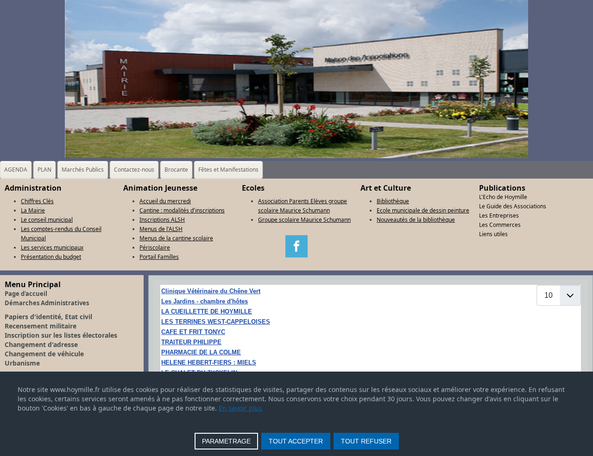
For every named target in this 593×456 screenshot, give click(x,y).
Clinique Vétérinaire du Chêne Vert (210, 291)
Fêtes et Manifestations (228, 169)
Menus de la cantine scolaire (176, 238)
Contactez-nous (134, 169)
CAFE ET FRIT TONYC (193, 331)
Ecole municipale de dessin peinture (423, 210)
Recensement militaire (40, 325)
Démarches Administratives (47, 303)
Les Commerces (500, 225)
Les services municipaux (52, 247)
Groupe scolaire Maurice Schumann (304, 220)
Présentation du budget (51, 257)
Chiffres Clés (37, 201)
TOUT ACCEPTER (296, 441)
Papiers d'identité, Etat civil (48, 316)
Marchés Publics (83, 169)
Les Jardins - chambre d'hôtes (204, 301)
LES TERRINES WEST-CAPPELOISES (215, 321)
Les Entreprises (499, 215)
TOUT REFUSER (366, 441)
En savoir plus (240, 408)
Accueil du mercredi (165, 201)
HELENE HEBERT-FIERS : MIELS (208, 362)
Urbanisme (22, 363)
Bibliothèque (393, 201)
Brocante (176, 169)
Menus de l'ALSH (161, 229)
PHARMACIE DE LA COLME (201, 352)
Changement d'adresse (41, 344)
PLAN (44, 169)
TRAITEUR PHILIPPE (191, 342)
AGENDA (15, 169)
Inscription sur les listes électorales (61, 335)
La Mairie (33, 210)
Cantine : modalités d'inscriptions (182, 210)
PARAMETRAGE (226, 441)
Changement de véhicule (44, 353)
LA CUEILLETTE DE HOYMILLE (206, 311)
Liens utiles (493, 234)
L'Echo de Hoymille (503, 197)
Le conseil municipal (47, 220)
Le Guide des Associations (512, 206)
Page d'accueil (26, 293)
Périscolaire (154, 247)
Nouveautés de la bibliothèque (416, 220)
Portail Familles (159, 257)
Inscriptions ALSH (162, 220)
